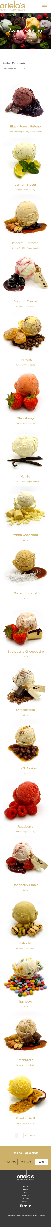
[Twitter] (25, 1205)
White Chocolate (25, 535)
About (25, 1189)
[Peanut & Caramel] (25, 217)
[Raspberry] (25, 801)
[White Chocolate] (25, 509)
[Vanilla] (25, 451)
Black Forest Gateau (25, 126)
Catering (25, 1195)
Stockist (25, 1198)
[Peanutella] (25, 1034)
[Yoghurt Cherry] (25, 276)
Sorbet (25, 131)
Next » (32, 1135)
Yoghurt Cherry (25, 301)
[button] (41, 1162)
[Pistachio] (25, 917)
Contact (25, 1201)
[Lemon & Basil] (25, 159)
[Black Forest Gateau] (25, 101)
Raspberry (25, 826)
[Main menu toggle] (44, 6)
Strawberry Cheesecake (25, 651)
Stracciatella (25, 710)
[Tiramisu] (25, 334)
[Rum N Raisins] (25, 742)
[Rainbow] (25, 976)
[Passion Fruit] (25, 1093)
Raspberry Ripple (25, 885)
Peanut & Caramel (25, 243)
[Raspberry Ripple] (25, 859)
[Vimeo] (29, 1205)
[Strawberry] (25, 392)
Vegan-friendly (35, 131)
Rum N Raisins (26, 768)
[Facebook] (21, 1205)
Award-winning (15, 131)
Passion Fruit (25, 1118)
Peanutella (25, 1060)
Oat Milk (22, 248)
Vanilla (25, 476)
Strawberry (25, 418)
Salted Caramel (25, 593)
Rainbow (25, 1001)
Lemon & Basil (25, 184)
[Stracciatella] (25, 684)
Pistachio (25, 943)
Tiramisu (25, 360)
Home (25, 1186)
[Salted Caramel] (25, 567)
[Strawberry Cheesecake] (25, 626)
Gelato (15, 248)
